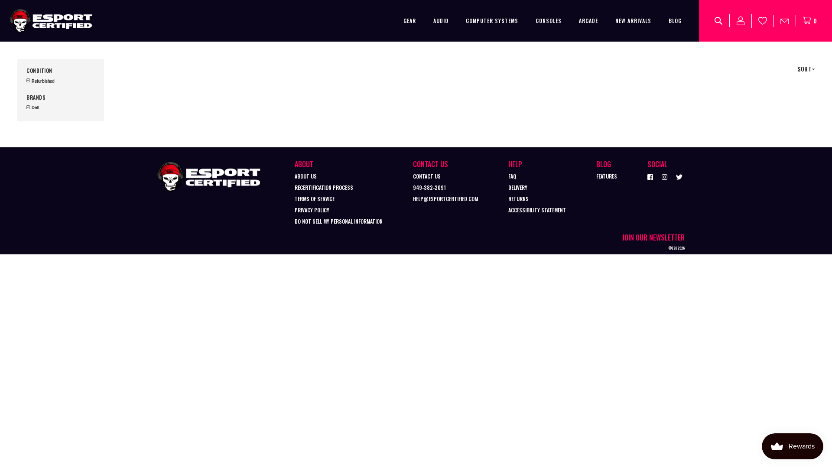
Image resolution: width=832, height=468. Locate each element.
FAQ (512, 176)
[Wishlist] (763, 21)
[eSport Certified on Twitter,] (679, 176)
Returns (518, 198)
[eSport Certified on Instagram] (664, 176)
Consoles (549, 20)
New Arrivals (633, 20)
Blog (675, 20)
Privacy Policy (312, 210)
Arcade (588, 20)
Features (606, 176)
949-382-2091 (429, 187)
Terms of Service (315, 198)
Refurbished (43, 81)
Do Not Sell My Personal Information (339, 221)
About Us (306, 176)
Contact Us (427, 176)
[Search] (719, 20)
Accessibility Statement (537, 210)
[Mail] (785, 20)
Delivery (517, 187)
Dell (35, 107)
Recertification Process (324, 187)
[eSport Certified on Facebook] (650, 176)
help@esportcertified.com (445, 198)
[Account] (741, 21)
